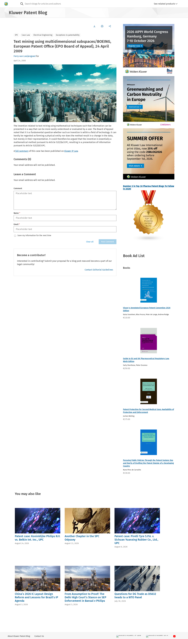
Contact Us (39, 636)
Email (17, 224)
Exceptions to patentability (68, 35)
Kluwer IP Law (71, 151)
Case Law (26, 35)
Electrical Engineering (42, 35)
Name (17, 213)
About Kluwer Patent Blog (19, 636)
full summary (21, 151)
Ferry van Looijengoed (25, 56)
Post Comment (107, 242)
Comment (18, 188)
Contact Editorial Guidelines (99, 269)
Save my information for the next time (34, 235)
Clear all (89, 242)
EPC (16, 35)
